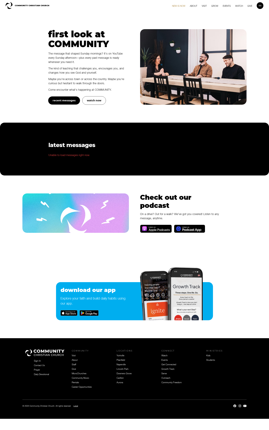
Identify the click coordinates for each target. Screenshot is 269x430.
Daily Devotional (41, 374)
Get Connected (168, 364)
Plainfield (121, 359)
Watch (239, 5)
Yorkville (120, 355)
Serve (164, 373)
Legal (75, 405)
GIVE (249, 5)
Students (210, 359)
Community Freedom (171, 382)
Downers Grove (124, 373)
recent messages (64, 100)
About (193, 5)
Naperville (121, 364)
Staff (74, 364)
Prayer (37, 369)
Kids (208, 355)
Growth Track (167, 368)
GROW (214, 5)
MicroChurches (79, 373)
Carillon (120, 377)
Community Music (80, 377)
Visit (204, 5)
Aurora (120, 382)
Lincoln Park (122, 368)
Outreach (165, 377)
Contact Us (39, 365)
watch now (94, 100)
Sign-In (37, 360)
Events (227, 5)
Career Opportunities (82, 386)
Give (74, 368)
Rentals (75, 382)
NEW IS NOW (178, 5)
